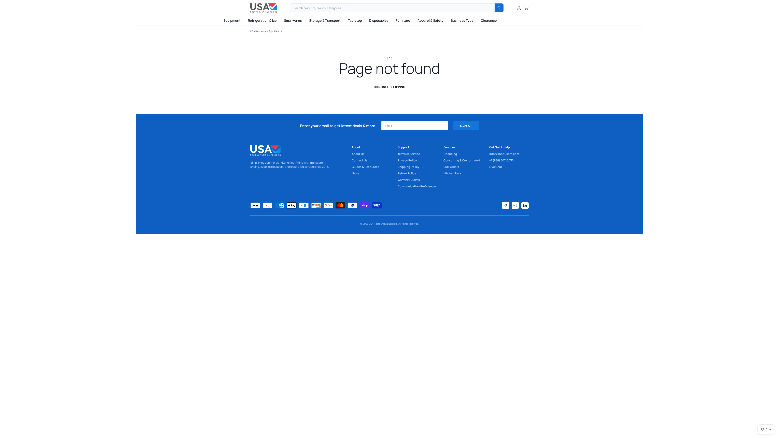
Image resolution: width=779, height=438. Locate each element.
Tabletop (355, 20)
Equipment (232, 20)
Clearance (489, 20)
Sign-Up (466, 126)
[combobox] (397, 7)
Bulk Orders (451, 167)
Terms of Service (409, 154)
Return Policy (407, 173)
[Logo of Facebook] (505, 205)
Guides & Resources (365, 167)
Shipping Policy (408, 167)
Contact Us (359, 160)
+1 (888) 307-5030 (501, 160)
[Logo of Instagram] (515, 205)
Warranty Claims (409, 180)
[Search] (499, 7)
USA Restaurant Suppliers (264, 31)
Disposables (378, 20)
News (355, 173)
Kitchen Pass (452, 173)
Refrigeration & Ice (262, 20)
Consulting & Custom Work (461, 160)
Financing (450, 154)
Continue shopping (389, 87)
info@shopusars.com (504, 154)
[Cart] (526, 7)
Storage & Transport (325, 20)
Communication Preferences (417, 186)
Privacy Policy (407, 160)
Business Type (462, 20)
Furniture (403, 20)
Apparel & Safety (430, 20)
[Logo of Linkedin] (525, 205)
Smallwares (293, 20)
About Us (358, 154)
